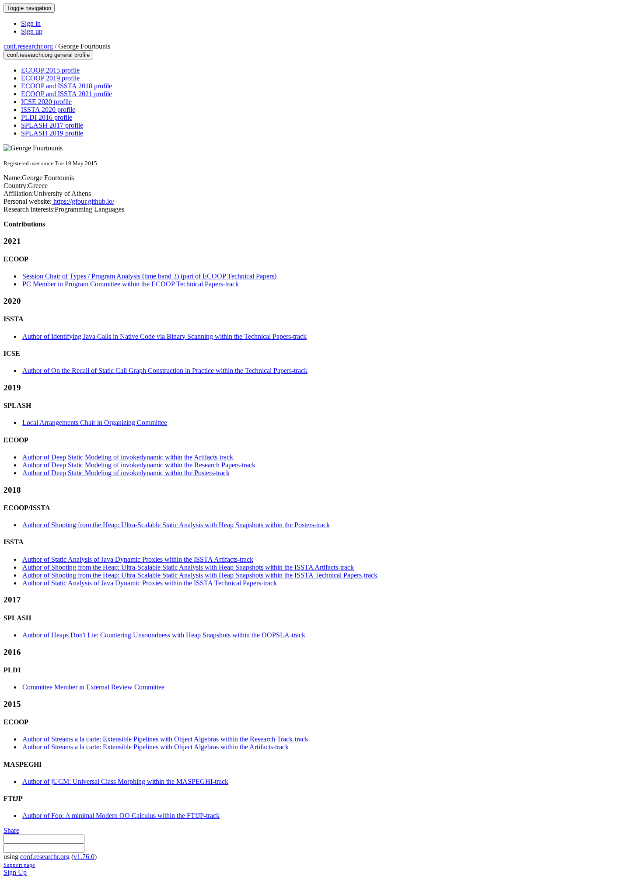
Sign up (31, 31)
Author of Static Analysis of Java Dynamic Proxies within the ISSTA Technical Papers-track (149, 583)
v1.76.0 (83, 856)
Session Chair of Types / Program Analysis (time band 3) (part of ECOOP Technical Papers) (149, 276)
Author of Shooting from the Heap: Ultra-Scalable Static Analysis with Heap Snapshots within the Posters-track (176, 525)
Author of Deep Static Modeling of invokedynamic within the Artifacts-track (127, 457)
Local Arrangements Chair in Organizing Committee (94, 422)
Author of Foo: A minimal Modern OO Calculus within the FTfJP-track (121, 815)
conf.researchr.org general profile (48, 55)
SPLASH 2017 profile (52, 125)
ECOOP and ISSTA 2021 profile (66, 93)
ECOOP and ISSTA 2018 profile (66, 86)
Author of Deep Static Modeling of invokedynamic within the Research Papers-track (138, 465)
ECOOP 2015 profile (50, 70)
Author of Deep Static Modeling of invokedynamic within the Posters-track (126, 473)
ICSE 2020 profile (46, 101)
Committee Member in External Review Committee (93, 687)
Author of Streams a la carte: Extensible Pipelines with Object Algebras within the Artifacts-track (155, 747)
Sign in (31, 23)
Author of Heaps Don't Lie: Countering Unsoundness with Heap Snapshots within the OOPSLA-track (163, 635)
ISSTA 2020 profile (48, 109)
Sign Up (15, 872)
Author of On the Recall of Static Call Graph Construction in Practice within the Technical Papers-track (165, 370)
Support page (19, 865)
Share (11, 830)
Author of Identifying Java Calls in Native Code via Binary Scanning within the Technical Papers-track (164, 336)
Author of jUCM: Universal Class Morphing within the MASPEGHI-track (125, 781)
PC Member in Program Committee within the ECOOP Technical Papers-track (130, 284)
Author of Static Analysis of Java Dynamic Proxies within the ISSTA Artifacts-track (137, 559)
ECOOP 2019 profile (50, 78)
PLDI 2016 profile (46, 117)
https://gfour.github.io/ (83, 201)
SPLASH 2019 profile (52, 133)
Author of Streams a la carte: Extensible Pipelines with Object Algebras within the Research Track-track (165, 739)
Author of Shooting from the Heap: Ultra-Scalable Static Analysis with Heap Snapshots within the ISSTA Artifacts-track (188, 567)
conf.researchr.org (28, 46)
